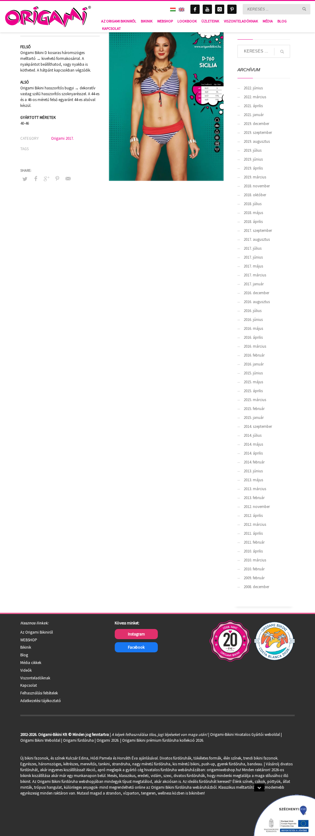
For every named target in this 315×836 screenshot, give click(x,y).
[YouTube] (207, 9)
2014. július (252, 435)
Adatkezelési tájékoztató (40, 700)
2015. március (255, 399)
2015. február (254, 408)
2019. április (253, 168)
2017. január (254, 284)
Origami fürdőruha (78, 740)
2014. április (253, 453)
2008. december (256, 586)
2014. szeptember (258, 426)
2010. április (253, 551)
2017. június (253, 257)
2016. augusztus (257, 301)
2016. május (253, 328)
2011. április (253, 533)
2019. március (255, 177)
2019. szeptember (258, 132)
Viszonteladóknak (35, 678)
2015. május (253, 382)
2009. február (254, 577)
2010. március (255, 560)
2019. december (256, 123)
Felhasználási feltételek (39, 693)
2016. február (254, 355)
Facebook (136, 647)
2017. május (253, 266)
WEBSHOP (28, 640)
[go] (304, 9)
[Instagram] (219, 9)
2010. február (254, 569)
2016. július (252, 310)
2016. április (253, 337)
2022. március (255, 97)
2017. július (252, 248)
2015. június (253, 373)
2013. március (255, 488)
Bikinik (25, 647)
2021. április (253, 105)
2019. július (252, 150)
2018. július (252, 203)
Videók (26, 670)
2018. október (255, 194)
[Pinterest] (232, 9)
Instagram (136, 634)
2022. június (253, 88)
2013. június (253, 471)
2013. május (253, 479)
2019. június (253, 159)
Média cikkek (30, 662)
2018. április (253, 221)
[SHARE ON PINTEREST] (57, 178)
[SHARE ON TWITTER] (25, 179)
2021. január (254, 114)
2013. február (254, 497)
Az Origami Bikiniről (36, 632)
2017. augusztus (257, 239)
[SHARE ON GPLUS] (46, 178)
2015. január (254, 417)
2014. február (254, 462)
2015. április (253, 390)
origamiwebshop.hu (223, 769)
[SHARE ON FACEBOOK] (35, 178)
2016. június (253, 319)
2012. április (253, 515)
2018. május (253, 212)
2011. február (254, 542)
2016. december (256, 292)
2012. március (255, 524)
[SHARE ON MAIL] (68, 178)
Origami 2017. (62, 138)
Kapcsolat (28, 685)
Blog (24, 655)
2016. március (255, 346)
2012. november (257, 506)
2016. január (254, 364)
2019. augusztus (257, 141)
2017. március (255, 275)
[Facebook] (195, 9)
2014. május (253, 444)
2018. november (257, 186)
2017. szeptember (258, 230)
